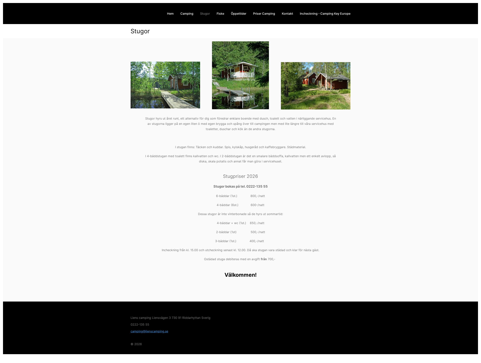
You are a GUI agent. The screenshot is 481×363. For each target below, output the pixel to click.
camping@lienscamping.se (149, 331)
